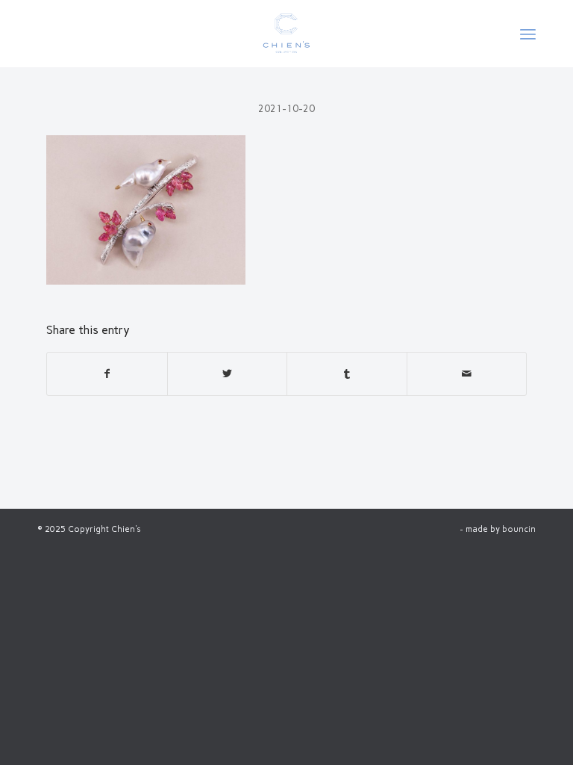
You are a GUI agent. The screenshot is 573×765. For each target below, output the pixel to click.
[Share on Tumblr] (347, 374)
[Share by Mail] (467, 374)
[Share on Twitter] (227, 374)
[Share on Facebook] (107, 374)
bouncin (519, 529)
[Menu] (528, 33)
